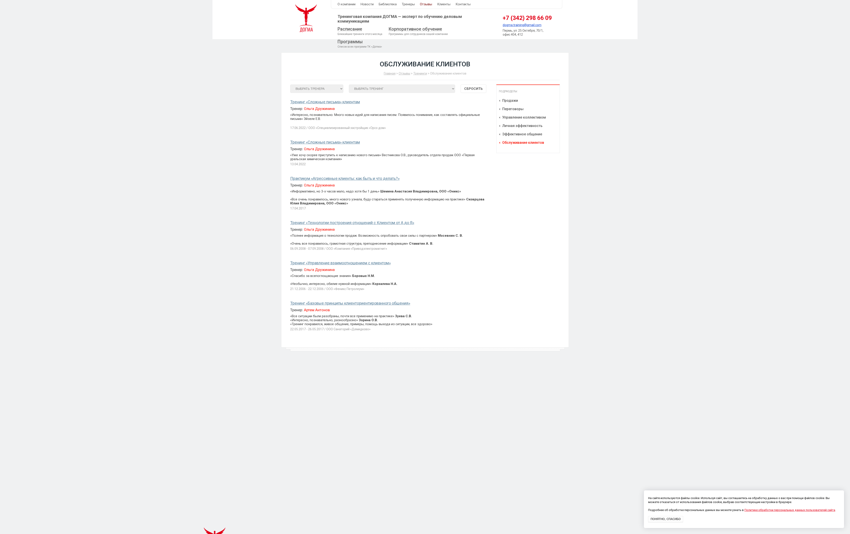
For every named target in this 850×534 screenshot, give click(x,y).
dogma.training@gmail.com (522, 25)
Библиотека (388, 4)
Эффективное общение (521, 134)
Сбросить (473, 89)
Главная (390, 73)
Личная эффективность (522, 126)
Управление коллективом (523, 117)
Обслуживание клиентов (522, 142)
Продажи (509, 100)
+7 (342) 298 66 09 (527, 18)
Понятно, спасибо (666, 519)
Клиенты (443, 4)
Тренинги (420, 73)
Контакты (463, 4)
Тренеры (408, 4)
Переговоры (512, 109)
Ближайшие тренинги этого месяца (360, 31)
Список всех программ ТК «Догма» (360, 43)
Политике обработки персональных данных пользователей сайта (789, 510)
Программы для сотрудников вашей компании (418, 31)
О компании (346, 4)
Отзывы (426, 4)
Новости (367, 4)
